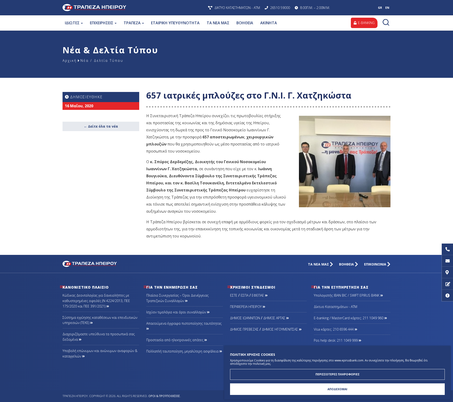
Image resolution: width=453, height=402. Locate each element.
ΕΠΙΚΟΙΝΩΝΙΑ (375, 264)
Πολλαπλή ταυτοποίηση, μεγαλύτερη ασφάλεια (182, 351)
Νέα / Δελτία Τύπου (101, 60)
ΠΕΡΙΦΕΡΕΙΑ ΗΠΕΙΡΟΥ (246, 306)
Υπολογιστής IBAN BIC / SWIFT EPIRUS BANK (347, 295)
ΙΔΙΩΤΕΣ (72, 22)
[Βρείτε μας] (447, 272)
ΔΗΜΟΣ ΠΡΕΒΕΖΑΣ (244, 329)
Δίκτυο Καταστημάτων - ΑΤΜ (335, 306)
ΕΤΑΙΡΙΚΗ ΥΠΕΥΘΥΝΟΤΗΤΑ (175, 22)
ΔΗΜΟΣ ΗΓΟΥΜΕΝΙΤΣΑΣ (280, 329)
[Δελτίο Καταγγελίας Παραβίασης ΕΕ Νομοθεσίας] (447, 295)
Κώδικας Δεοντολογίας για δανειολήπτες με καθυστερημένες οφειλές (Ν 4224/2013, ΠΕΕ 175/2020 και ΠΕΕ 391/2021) (96, 300)
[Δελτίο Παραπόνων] (447, 284)
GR (380, 8)
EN (387, 8)
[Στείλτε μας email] (447, 261)
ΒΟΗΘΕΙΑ (244, 22)
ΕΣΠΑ (244, 295)
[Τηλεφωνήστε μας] (447, 249)
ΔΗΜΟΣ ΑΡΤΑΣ (274, 318)
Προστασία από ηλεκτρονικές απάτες (175, 340)
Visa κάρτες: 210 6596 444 (334, 329)
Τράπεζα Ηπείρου (124, 7)
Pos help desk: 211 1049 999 (336, 340)
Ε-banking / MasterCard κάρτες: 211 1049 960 (349, 318)
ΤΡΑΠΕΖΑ (133, 22)
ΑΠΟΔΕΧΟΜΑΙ (337, 389)
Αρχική (70, 60)
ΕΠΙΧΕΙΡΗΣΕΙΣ (102, 22)
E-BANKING (366, 23)
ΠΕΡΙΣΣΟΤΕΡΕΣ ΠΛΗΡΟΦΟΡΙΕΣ (337, 374)
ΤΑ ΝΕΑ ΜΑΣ (218, 22)
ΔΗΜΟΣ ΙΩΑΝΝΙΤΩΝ (245, 318)
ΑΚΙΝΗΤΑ (268, 22)
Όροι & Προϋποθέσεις (164, 396)
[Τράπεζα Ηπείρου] (90, 263)
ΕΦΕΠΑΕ (258, 295)
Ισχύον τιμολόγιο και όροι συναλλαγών (176, 312)
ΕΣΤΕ (233, 295)
